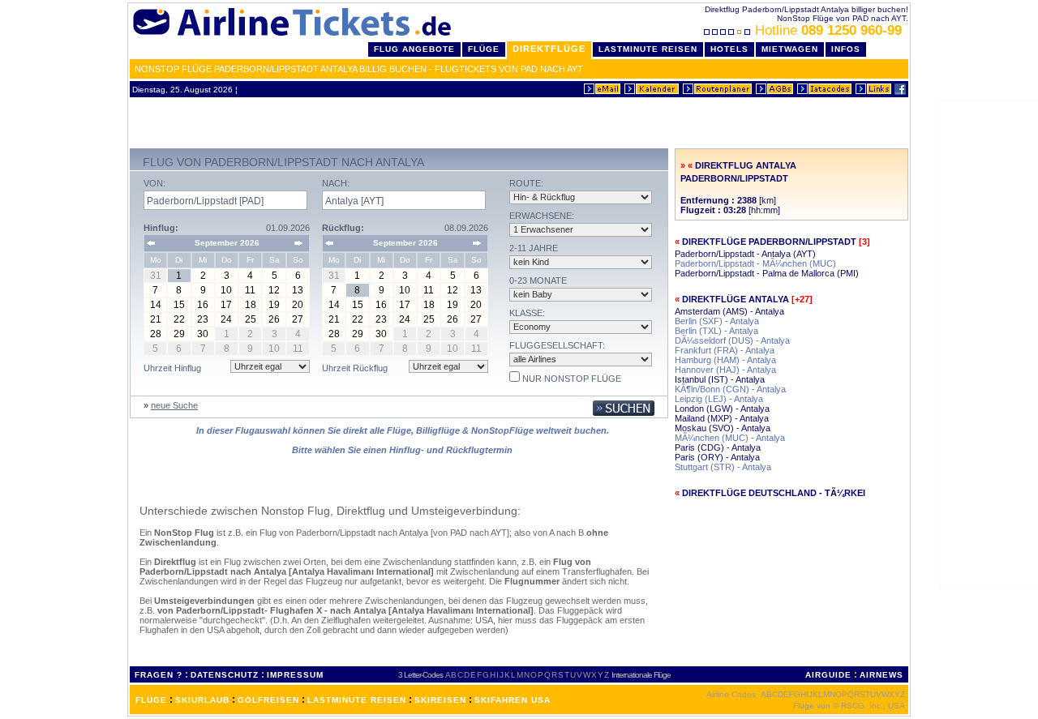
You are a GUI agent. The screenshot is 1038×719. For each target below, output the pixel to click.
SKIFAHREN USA (512, 699)
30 (202, 334)
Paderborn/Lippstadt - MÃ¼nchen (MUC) (755, 263)
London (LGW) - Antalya (722, 408)
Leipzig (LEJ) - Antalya (719, 399)
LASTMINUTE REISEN (356, 699)
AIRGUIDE (828, 674)
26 (274, 319)
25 (250, 319)
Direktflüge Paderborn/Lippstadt (769, 241)
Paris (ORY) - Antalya (717, 457)
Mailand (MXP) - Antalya (722, 418)
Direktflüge (549, 48)
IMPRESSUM (295, 674)
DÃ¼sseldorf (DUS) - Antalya (732, 340)
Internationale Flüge (641, 674)
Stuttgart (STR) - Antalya (723, 467)
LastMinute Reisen (647, 49)
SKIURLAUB (202, 699)
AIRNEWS (881, 674)
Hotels (729, 49)
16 (202, 304)
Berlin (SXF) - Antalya (717, 321)
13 (297, 290)
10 (226, 290)
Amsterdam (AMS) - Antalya (729, 311)
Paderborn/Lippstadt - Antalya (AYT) (745, 254)
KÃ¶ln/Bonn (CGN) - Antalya (730, 389)
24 (226, 319)
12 (274, 290)
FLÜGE (151, 699)
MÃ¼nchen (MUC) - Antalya (730, 438)
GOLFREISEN (268, 699)
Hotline (828, 30)
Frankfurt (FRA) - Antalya (724, 350)
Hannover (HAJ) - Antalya (725, 369)
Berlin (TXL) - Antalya (716, 331)
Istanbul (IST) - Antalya (720, 379)
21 (155, 319)
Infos (845, 49)
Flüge (484, 49)
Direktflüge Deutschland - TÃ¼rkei (773, 493)
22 (179, 319)
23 (202, 319)
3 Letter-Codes (420, 674)
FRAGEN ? (158, 674)
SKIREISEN (440, 699)
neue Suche (174, 405)
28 (155, 334)
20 (297, 304)
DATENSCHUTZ (225, 674)
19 (274, 304)
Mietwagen (789, 49)
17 (226, 304)
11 (250, 290)
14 (155, 304)
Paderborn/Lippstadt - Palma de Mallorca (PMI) (767, 273)
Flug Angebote (414, 49)
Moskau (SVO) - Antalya (722, 428)
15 (179, 304)
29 (179, 334)
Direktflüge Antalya (735, 299)
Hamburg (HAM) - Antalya (725, 360)
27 (297, 319)
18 (250, 304)
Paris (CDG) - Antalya (718, 447)
